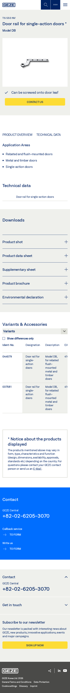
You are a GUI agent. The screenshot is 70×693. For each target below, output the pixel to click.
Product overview (17, 134)
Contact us (35, 101)
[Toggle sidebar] (55, 5)
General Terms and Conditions (16, 682)
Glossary (23, 686)
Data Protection (41, 682)
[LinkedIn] (59, 671)
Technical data (48, 134)
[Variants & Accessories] (35, 332)
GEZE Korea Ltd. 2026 (12, 678)
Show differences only (20, 338)
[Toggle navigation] (65, 5)
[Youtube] (65, 671)
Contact (8, 577)
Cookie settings (9, 686)
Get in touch (12, 605)
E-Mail (37, 468)
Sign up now (35, 645)
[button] (49, 671)
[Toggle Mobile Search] (45, 5)
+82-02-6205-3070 (25, 516)
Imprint (33, 686)
